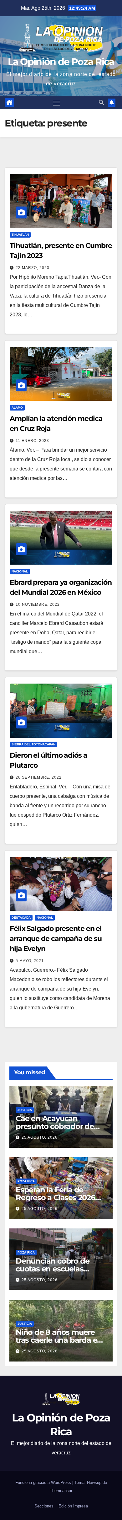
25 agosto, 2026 (40, 1137)
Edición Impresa (73, 1506)
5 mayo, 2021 (30, 961)
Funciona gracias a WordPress (43, 1482)
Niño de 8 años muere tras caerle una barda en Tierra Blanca (59, 1340)
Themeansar (61, 1490)
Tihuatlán (20, 234)
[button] (101, 102)
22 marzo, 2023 (32, 268)
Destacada (21, 917)
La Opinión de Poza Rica (61, 61)
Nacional (20, 571)
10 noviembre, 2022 (38, 604)
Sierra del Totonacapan (33, 744)
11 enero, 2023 (32, 440)
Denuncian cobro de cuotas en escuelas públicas (52, 1268)
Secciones (43, 1506)
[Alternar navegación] (57, 103)
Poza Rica (26, 1181)
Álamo (17, 407)
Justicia (25, 1110)
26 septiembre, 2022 (39, 777)
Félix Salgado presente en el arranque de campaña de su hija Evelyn (56, 938)
